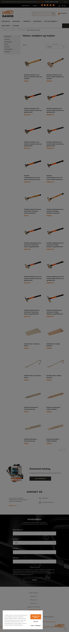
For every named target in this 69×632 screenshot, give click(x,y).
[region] (23, 619)
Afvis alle (35, 621)
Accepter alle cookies (35, 616)
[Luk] (40, 612)
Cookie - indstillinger (36, 625)
